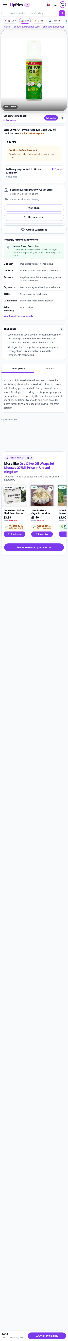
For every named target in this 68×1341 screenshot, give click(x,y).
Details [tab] (50, 368)
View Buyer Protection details (18, 316)
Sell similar (51, 118)
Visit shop (34, 207)
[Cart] (63, 4)
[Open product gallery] (34, 70)
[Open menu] (5, 4)
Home (7, 26)
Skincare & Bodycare (54, 26)
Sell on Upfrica (10, 120)
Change (58, 169)
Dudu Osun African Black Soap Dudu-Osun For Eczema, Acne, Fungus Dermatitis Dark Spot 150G (14, 512)
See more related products (32, 547)
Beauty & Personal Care (27, 26)
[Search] (62, 13)
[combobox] (30, 13)
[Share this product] (62, 118)
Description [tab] (18, 368)
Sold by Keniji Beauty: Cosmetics (31, 189)
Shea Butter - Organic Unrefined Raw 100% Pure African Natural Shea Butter (41, 512)
